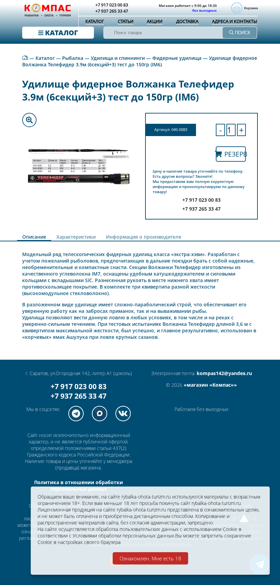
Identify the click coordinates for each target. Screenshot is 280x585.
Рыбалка (72, 58)
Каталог (94, 21)
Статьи (126, 21)
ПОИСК (242, 32)
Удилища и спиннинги (118, 58)
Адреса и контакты (234, 21)
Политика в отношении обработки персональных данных (78, 485)
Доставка (187, 21)
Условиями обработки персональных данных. (124, 535)
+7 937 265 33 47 (79, 396)
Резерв (235, 154)
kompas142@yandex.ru (224, 373)
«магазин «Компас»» (210, 385)
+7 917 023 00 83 (79, 386)
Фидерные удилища (176, 58)
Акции (155, 21)
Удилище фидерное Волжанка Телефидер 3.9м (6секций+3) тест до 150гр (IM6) (139, 61)
